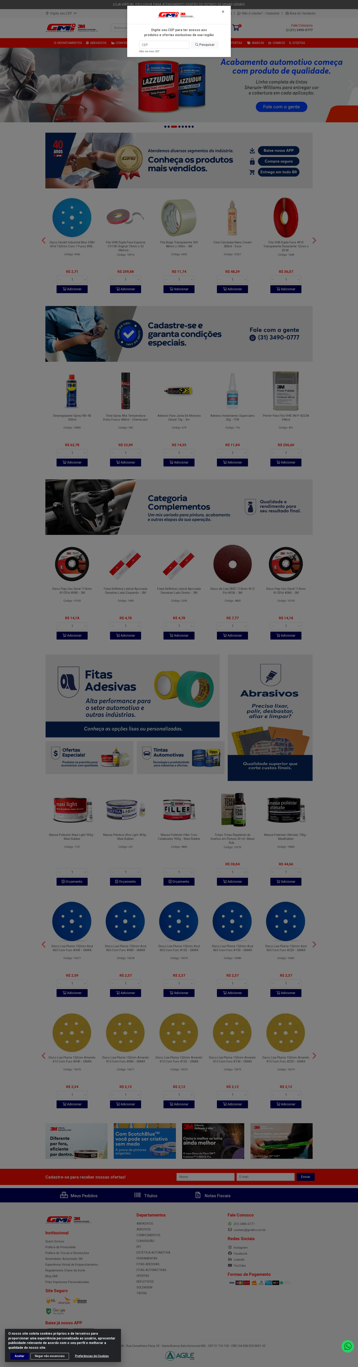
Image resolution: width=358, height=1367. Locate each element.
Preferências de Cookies (92, 1356)
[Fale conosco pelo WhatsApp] (347, 1346)
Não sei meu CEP (149, 51)
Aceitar (19, 1356)
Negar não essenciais (50, 1356)
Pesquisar (206, 45)
